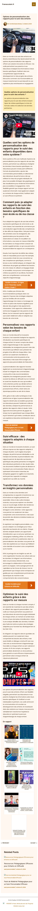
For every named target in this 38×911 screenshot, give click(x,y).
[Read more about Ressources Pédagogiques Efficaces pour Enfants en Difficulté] (19, 858)
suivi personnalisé (9, 869)
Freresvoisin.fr (8, 4)
